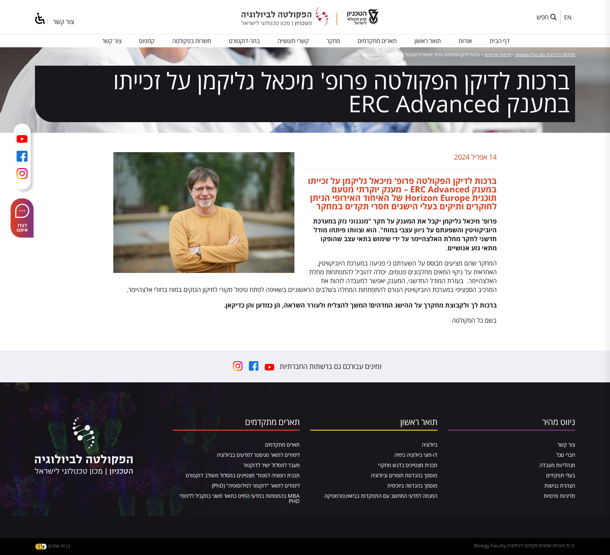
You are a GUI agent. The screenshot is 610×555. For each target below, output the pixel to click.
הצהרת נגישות (559, 485)
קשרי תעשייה (293, 41)
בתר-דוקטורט (244, 41)
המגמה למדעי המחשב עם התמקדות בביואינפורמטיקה (380, 495)
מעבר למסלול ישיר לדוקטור (271, 465)
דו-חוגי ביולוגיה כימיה (415, 454)
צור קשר (63, 21)
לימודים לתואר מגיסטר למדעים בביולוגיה (258, 454)
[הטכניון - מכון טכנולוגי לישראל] (362, 22)
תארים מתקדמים (377, 41)
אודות (465, 41)
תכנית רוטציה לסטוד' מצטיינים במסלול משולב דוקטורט (243, 475)
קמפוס (147, 41)
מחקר (333, 41)
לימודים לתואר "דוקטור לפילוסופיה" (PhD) (256, 485)
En (568, 17)
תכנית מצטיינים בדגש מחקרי (407, 465)
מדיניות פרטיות (559, 495)
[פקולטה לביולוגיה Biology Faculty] (288, 23)
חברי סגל (565, 454)
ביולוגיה (429, 444)
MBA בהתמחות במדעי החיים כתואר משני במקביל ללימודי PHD (239, 498)
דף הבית (500, 41)
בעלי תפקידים (560, 475)
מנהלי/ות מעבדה (557, 465)
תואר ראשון (427, 41)
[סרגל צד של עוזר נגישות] (40, 19)
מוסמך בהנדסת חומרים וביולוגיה (404, 475)
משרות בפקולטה (191, 41)
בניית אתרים (58, 546)
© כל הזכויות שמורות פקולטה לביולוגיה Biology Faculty (524, 545)
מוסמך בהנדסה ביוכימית (412, 485)
